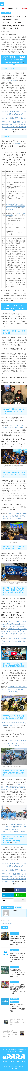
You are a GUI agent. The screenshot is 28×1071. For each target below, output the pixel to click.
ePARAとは (4, 1049)
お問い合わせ (14, 1051)
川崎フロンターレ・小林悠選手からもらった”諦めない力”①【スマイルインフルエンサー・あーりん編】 (14, 624)
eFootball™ (18, 143)
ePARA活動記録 (12, 1049)
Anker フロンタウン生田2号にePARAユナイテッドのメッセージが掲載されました (14, 743)
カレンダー (7, 1051)
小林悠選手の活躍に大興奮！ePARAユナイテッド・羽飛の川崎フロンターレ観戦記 (14, 689)
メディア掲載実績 (22, 1049)
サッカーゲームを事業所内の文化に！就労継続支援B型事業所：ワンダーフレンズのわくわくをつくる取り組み (17, 989)
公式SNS (21, 1051)
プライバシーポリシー (12, 1066)
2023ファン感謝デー (9, 80)
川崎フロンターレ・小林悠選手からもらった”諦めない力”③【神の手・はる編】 (14, 641)
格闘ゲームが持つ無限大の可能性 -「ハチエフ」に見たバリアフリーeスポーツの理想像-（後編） (17, 957)
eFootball (5, 923)
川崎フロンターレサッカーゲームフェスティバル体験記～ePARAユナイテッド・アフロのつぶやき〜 (14, 516)
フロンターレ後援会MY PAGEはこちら (14, 118)
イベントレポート (7, 920)
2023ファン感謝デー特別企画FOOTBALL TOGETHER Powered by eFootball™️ (13, 787)
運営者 (5, 1066)
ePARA (14, 4)
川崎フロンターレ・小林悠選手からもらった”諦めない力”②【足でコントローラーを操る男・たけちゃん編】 (17, 940)
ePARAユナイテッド (12, 923)
